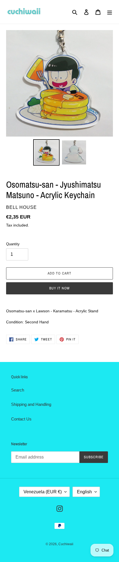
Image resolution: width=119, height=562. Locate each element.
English (84, 491)
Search (17, 390)
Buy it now (59, 288)
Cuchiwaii (65, 544)
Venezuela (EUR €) (43, 491)
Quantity (13, 244)
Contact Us (21, 419)
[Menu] (109, 12)
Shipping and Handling (31, 404)
